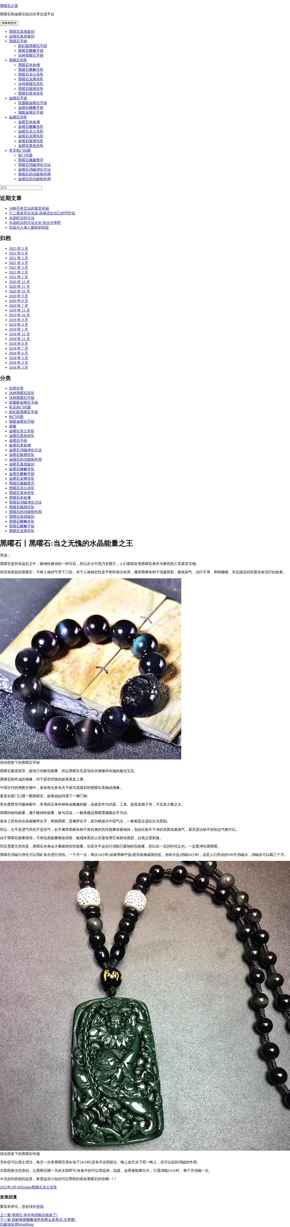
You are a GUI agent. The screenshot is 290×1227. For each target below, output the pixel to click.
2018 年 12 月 (19, 334)
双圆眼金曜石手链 (32, 103)
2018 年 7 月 (18, 348)
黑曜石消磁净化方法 (34, 165)
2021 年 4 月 (18, 263)
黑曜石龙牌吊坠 (31, 79)
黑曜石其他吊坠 (31, 93)
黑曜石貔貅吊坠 (31, 70)
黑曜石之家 (9, 6)
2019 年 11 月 (19, 310)
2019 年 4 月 (18, 325)
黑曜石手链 (18, 41)
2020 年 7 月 (18, 305)
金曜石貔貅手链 (31, 108)
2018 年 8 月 (18, 344)
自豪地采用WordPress (17, 1224)
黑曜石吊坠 (18, 60)
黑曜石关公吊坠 (31, 74)
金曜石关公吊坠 (31, 131)
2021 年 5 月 (18, 258)
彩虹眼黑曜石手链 (32, 46)
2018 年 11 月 (19, 339)
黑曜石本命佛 (29, 65)
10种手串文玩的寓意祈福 (29, 208)
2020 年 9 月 (18, 296)
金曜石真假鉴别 (21, 36)
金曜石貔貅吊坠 (31, 127)
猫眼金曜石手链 (31, 112)
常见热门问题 (20, 150)
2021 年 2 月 (18, 272)
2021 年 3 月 (18, 267)
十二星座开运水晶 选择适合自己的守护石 (42, 213)
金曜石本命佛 (29, 122)
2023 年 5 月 (18, 248)
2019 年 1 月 (18, 329)
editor (28, 1187)
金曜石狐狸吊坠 (31, 141)
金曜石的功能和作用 (34, 179)
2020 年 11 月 (19, 286)
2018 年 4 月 (18, 363)
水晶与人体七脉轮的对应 (29, 227)
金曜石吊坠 (18, 117)
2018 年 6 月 (18, 353)
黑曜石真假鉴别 (21, 32)
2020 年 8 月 (18, 301)
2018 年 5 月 (18, 358)
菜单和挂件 (9, 23)
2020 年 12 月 (19, 282)
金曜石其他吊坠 (31, 146)
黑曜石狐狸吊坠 (31, 89)
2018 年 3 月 (18, 367)
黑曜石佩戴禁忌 (31, 160)
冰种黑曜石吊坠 (31, 84)
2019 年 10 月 (19, 315)
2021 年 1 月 (18, 277)
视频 (12, 426)
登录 (40, 1206)
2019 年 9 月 (18, 320)
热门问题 (25, 155)
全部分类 (16, 388)
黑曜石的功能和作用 (34, 174)
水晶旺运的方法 (21, 218)
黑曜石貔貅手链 (31, 51)
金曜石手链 (18, 98)
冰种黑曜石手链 (31, 55)
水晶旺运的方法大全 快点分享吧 (35, 223)
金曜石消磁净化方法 (34, 169)
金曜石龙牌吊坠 (31, 136)
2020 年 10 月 (19, 291)
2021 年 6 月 (18, 253)
